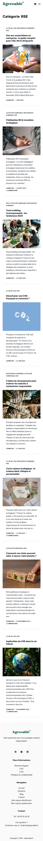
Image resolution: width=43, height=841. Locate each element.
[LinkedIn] (27, 752)
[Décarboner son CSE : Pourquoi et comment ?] (21, 316)
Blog (21, 794)
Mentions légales (21, 766)
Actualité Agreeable (14, 113)
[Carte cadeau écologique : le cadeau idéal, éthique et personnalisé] (21, 492)
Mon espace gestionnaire (21, 803)
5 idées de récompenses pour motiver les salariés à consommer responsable (21, 384)
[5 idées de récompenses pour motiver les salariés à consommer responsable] (21, 404)
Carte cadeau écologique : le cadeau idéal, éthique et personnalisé (20, 471)
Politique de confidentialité (21, 775)
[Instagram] (21, 752)
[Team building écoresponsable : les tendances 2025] (21, 234)
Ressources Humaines (25, 28)
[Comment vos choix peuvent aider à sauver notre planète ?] (21, 574)
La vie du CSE (11, 28)
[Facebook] (15, 752)
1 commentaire (12, 190)
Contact (21, 797)
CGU (21, 772)
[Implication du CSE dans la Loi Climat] (21, 662)
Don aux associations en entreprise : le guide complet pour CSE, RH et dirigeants (20, 38)
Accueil (21, 788)
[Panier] (34, 4)
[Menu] (39, 4)
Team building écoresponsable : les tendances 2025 (16, 213)
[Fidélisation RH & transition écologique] (21, 140)
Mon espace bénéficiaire (22, 800)
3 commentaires (12, 535)
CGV (21, 769)
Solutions (21, 791)
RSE (7, 30)
